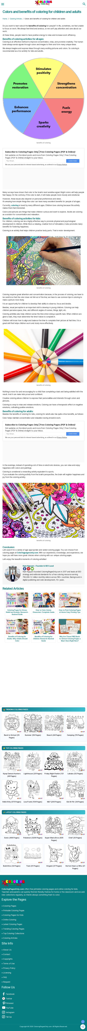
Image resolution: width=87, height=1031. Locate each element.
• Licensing (6, 973)
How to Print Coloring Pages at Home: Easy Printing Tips (70, 611)
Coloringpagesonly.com (27, 553)
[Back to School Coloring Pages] (12, 723)
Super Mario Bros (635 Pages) (54, 839)
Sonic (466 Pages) (11, 838)
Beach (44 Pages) (54, 735)
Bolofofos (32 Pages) (11, 866)
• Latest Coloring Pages (12, 924)
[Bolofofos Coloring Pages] (12, 854)
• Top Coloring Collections (13, 933)
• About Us (6, 950)
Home (5, 19)
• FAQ (4, 977)
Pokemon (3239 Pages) (32, 838)
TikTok (9, 1017)
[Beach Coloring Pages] (54, 723)
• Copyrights (7, 959)
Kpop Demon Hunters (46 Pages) (11, 775)
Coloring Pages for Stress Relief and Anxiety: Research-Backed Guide (17, 612)
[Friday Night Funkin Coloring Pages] (54, 762)
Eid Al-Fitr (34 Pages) (75, 802)
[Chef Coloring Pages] (75, 826)
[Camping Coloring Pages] (75, 723)
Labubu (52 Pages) (75, 774)
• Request (6, 982)
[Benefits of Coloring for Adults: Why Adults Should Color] (17, 626)
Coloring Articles (16, 19)
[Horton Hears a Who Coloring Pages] (75, 854)
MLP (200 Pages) (54, 802)
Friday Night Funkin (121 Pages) (54, 775)
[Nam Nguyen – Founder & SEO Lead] (13, 574)
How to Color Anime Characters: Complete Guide (43, 611)
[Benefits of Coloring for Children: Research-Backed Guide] (43, 626)
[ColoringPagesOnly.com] (43, 2)
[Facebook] (24, 568)
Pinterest (10, 1003)
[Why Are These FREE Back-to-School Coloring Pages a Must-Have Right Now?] (70, 626)
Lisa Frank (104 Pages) (33, 802)
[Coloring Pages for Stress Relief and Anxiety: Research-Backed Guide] (17, 600)
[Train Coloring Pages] (33, 854)
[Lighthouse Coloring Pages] (33, 762)
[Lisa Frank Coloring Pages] (33, 790)
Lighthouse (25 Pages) (33, 774)
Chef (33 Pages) (75, 838)
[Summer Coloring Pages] (33, 723)
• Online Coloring (9, 920)
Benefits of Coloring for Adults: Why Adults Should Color (17, 639)
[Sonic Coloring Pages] (12, 826)
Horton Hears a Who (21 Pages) (75, 867)
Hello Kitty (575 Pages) (11, 802)
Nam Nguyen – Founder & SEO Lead (38, 566)
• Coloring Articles (9, 938)
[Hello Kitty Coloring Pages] (12, 790)
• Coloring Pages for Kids (12, 915)
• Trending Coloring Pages (13, 929)
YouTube (9, 1008)
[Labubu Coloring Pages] (75, 762)
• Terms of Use (8, 963)
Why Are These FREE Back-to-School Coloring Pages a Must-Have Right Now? (69, 639)
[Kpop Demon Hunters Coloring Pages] (12, 762)
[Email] (32, 568)
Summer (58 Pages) (33, 735)
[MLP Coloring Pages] (54, 790)
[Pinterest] (28, 568)
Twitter (9, 998)
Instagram (10, 1012)
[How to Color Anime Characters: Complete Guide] (43, 600)
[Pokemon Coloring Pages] (33, 826)
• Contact (6, 954)
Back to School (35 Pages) (12, 736)
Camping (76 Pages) (75, 735)
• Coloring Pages (9, 906)
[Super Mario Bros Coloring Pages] (54, 826)
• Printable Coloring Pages (13, 910)
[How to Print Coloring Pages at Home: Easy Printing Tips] (70, 600)
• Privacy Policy (8, 968)
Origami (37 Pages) (54, 866)
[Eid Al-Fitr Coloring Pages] (75, 790)
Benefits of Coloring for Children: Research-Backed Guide (43, 639)
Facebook (10, 994)
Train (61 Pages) (33, 866)
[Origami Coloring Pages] (54, 854)
